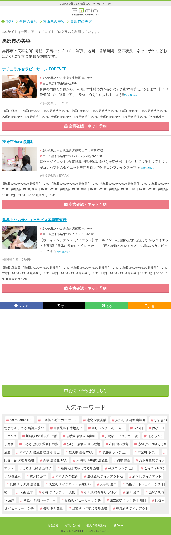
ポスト (66, 305)
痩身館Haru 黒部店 (18, 141)
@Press (118, 525)
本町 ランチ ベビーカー (108, 427)
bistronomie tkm (21, 419)
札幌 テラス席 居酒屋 (25, 484)
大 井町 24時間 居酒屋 (92, 460)
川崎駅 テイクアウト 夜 (121, 435)
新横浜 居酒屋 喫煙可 (81, 435)
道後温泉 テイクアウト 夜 (105, 476)
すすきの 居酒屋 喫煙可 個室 (40, 452)
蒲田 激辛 (133, 492)
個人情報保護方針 (97, 525)
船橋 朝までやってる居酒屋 (80, 468)
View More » (131, 95)
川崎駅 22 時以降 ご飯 (41, 435)
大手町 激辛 (108, 484)
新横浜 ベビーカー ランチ (83, 500)
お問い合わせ (72, 525)
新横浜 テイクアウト (146, 476)
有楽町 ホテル (147, 452)
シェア (23, 305)
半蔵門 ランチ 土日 (121, 468)
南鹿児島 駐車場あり (67, 427)
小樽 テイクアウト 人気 (58, 492)
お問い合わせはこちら (87, 390)
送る (109, 305)
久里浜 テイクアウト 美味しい (70, 484)
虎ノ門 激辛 (38, 476)
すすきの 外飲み (66, 476)
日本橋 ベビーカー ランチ (59, 419)
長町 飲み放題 (53, 508)
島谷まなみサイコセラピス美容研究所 (34, 219)
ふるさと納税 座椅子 (37, 468)
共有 (151, 305)
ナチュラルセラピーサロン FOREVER (34, 68)
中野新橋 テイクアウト (132, 508)
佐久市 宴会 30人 (81, 452)
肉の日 (138, 427)
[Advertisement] (85, 347)
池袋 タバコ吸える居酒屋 (89, 508)
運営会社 (53, 525)
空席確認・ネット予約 (87, 125)
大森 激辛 (26, 492)
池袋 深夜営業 (96, 419)
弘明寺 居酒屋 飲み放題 (83, 443)
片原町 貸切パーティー (40, 500)
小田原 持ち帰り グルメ (100, 492)
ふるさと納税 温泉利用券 (40, 443)
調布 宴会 (123, 460)
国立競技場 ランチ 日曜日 (128, 500)
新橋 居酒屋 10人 (55, 460)
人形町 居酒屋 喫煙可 (130, 419)
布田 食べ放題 (119, 443)
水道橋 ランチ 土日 (115, 452)
